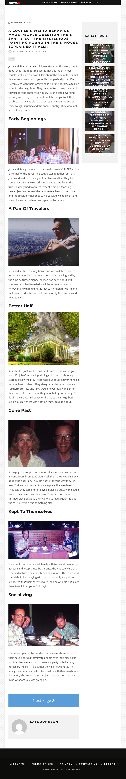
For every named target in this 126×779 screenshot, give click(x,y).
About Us (17, 764)
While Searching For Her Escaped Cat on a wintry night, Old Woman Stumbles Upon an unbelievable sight (100, 52)
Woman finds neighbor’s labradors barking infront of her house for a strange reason (100, 119)
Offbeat (86, 2)
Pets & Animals (70, 2)
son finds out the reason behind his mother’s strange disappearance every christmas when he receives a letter (100, 96)
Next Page (42, 700)
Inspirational (50, 2)
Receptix (111, 764)
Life (96, 2)
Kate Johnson (20, 52)
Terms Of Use (42, 764)
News (12, 59)
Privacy (66, 764)
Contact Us (88, 764)
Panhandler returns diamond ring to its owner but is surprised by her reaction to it (100, 142)
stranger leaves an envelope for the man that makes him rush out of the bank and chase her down (99, 74)
